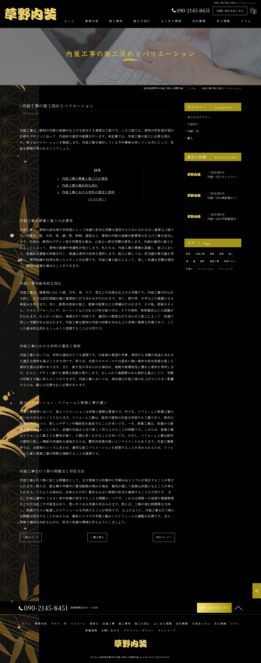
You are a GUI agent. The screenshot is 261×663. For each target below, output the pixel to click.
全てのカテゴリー (198, 117)
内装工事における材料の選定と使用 (88, 192)
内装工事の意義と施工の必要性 (85, 178)
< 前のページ (31, 537)
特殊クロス (229, 261)
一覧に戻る (97, 537)
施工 (231, 253)
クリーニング (226, 268)
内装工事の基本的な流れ (80, 185)
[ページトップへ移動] (238, 608)
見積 (221, 253)
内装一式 (193, 131)
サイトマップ (167, 630)
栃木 (188, 253)
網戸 (202, 261)
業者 (212, 253)
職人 (190, 138)
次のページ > (164, 537)
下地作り (193, 124)
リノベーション (206, 268)
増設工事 (214, 261)
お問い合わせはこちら (230, 11)
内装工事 (200, 253)
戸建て (189, 268)
